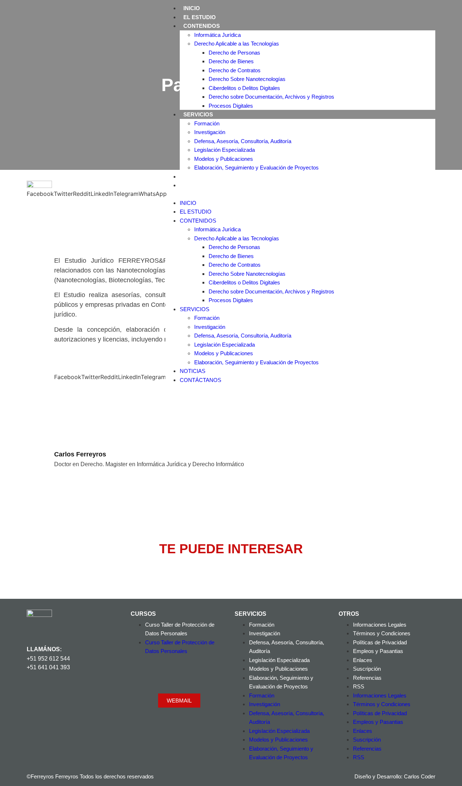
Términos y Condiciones (381, 633)
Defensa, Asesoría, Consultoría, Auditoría (242, 141)
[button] (300, 194)
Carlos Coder (419, 776)
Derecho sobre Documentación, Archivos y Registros (271, 97)
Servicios (198, 114)
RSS (358, 686)
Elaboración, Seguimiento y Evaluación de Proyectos (256, 167)
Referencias (367, 678)
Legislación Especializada (224, 150)
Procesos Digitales (231, 106)
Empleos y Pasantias (378, 651)
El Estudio (199, 17)
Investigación (209, 132)
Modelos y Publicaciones (223, 159)
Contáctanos (204, 185)
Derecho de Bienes (231, 61)
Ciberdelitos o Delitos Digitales (244, 88)
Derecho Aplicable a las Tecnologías (236, 43)
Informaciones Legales (379, 625)
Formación (206, 123)
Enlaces (362, 660)
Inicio (191, 8)
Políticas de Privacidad (380, 642)
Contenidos (201, 26)
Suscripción (367, 669)
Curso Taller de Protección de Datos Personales (179, 629)
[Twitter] (61, 693)
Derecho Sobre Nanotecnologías (247, 79)
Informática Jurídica (217, 35)
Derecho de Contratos (235, 70)
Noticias (196, 176)
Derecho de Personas (234, 53)
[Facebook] (36, 693)
